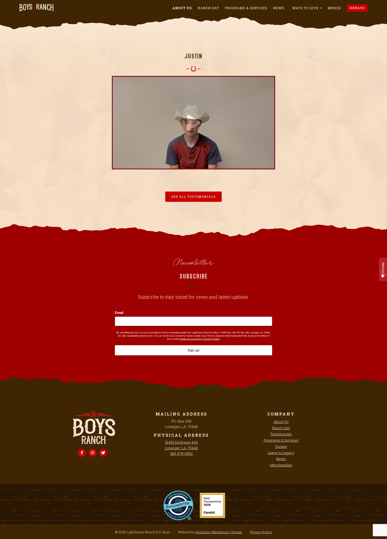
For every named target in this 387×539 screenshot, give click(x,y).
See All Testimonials (193, 197)
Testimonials (281, 434)
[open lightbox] (178, 505)
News (278, 8)
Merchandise (281, 465)
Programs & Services (246, 8)
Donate (357, 8)
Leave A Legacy (281, 452)
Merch (334, 8)
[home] (36, 7)
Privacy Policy (261, 532)
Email (119, 312)
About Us (182, 8)
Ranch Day (208, 8)
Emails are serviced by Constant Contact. (199, 338)
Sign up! (194, 350)
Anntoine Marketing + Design (219, 532)
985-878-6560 (181, 453)
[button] (307, 8)
